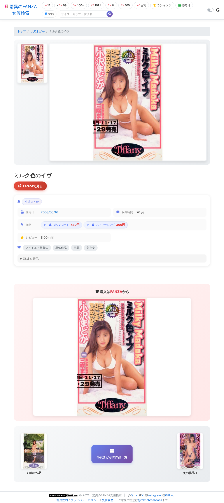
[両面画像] (128, 102)
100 (127, 5)
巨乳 (143, 5)
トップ (21, 31)
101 (97, 5)
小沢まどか (37, 31)
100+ (80, 5)
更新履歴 (107, 500)
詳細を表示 (31, 258)
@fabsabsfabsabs (150, 500)
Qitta (134, 495)
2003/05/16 (49, 212)
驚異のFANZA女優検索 (22, 10)
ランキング (164, 5)
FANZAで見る (32, 186)
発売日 (186, 5)
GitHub (169, 495)
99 (64, 5)
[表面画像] (32, 63)
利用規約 (62, 500)
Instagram (154, 495)
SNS (51, 14)
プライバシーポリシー (85, 500)
